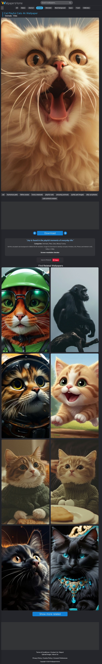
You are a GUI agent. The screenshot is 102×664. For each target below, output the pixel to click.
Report (61, 652)
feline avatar (24, 195)
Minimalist (48, 8)
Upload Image (46, 654)
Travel (78, 8)
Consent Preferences (60, 658)
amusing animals (62, 195)
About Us (55, 654)
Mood (59, 244)
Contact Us (54, 652)
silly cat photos (91, 195)
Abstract (31, 8)
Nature (23, 8)
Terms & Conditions (42, 652)
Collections (86, 8)
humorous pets (12, 195)
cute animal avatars (50, 198)
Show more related (50, 614)
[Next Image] (65, 233)
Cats (54, 244)
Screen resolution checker (50, 252)
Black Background (60, 8)
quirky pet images (77, 195)
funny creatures (37, 195)
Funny (63, 244)
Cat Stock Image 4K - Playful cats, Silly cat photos (11, 3)
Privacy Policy (37, 658)
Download (50, 233)
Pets (15, 16)
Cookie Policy (47, 658)
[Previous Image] (34, 233)
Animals (39, 8)
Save (56, 260)
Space (71, 8)
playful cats (49, 195)
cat (3, 195)
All (17, 8)
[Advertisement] (50, 215)
